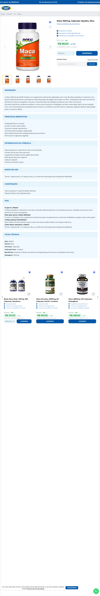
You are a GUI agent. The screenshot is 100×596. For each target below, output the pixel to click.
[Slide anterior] (2, 297)
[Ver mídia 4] (38, 79)
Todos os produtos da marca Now (68, 24)
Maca (19, 14)
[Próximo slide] (97, 297)
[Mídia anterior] (5, 46)
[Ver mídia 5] (49, 79)
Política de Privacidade (35, 589)
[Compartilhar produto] (50, 27)
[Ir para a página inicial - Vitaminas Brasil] (6, 8)
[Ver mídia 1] (7, 79)
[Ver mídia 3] (28, 79)
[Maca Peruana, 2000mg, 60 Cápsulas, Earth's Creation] (50, 284)
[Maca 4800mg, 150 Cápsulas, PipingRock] (82, 284)
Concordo (72, 588)
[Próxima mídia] (50, 46)
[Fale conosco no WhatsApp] (96, 591)
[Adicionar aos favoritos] (50, 22)
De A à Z (9, 14)
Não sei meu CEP (93, 59)
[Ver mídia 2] (17, 79)
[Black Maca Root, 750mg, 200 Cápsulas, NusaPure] (18, 284)
